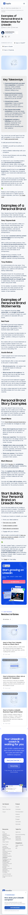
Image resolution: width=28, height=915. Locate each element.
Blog (3, 832)
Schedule (18, 809)
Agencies (18, 832)
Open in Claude (8, 46)
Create (17, 806)
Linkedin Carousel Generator (7, 864)
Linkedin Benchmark (5, 837)
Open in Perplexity (9, 50)
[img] (17, 32)
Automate (18, 824)
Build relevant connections (11, 528)
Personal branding (20, 834)
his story (10, 464)
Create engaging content (10, 525)
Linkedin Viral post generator (7, 869)
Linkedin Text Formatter (5, 871)
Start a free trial (6, 809)
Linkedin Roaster (6, 874)
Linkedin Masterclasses (6, 834)
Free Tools (5, 844)
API (16, 848)
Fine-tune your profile (9, 522)
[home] (7, 3)
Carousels (18, 821)
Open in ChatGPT (20, 43)
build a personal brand (11, 139)
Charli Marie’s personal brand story (15, 422)
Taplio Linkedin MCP (19, 846)
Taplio (5, 559)
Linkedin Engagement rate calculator (6, 859)
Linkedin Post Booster (5, 866)
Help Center (5, 842)
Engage (18, 819)
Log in (4, 811)
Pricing (4, 806)
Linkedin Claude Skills (6, 839)
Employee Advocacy (18, 837)
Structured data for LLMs (7, 876)
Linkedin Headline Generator (7, 857)
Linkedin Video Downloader (6, 861)
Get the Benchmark (15, 907)
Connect (18, 816)
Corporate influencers (18, 839)
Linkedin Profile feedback (6, 854)
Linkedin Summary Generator (7, 852)
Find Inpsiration (19, 811)
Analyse (18, 814)
